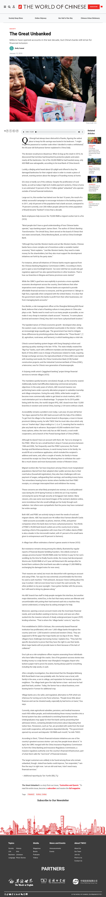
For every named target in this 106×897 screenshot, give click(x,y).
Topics (11, 843)
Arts (17, 851)
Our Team (77, 851)
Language (11, 858)
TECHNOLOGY (92, 184)
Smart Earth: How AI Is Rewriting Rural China (94, 205)
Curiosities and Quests (69, 785)
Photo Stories (21, 858)
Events (52, 851)
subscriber (51, 788)
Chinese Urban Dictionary (90, 18)
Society (11, 848)
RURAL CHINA (41, 794)
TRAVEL (91, 166)
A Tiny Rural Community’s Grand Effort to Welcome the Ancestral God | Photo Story (94, 152)
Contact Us (78, 861)
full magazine (74, 788)
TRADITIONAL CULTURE (92, 146)
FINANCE (31, 794)
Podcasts (36, 855)
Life (9, 851)
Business (11, 855)
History (18, 848)
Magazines (37, 848)
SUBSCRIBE (94, 6)
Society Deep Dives (16, 18)
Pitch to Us (78, 858)
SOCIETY (13, 29)
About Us (77, 848)
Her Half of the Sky (65, 18)
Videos (35, 858)
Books (35, 851)
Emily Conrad (19, 48)
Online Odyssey (40, 18)
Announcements (55, 848)
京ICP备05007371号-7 (95, 894)
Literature (19, 855)
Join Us (77, 855)
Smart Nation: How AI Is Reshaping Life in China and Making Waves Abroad (94, 188)
